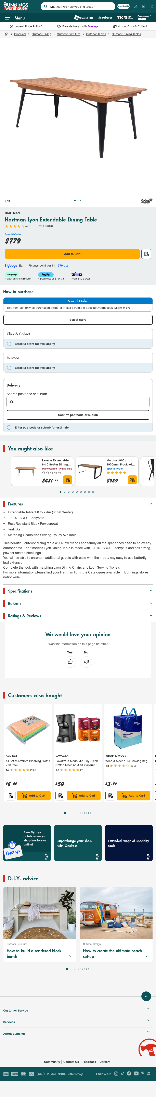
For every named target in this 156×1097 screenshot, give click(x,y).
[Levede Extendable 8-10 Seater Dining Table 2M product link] (25, 471)
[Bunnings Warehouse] (15, 9)
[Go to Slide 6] (81, 492)
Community (52, 1062)
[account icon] (136, 6)
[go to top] (146, 996)
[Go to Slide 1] (75, 200)
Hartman (12, 213)
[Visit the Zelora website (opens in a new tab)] (105, 17)
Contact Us (71, 1062)
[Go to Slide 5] (77, 492)
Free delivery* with (74, 26)
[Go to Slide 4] (73, 492)
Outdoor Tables (96, 34)
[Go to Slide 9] (93, 492)
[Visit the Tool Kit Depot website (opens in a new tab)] (125, 17)
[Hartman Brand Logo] (147, 201)
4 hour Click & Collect (132, 26)
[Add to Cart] (67, 479)
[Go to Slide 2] (78, 200)
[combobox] (78, 6)
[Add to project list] (146, 254)
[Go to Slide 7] (85, 492)
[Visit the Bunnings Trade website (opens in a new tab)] (144, 17)
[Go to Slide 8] (89, 492)
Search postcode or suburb (27, 394)
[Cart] (152, 6)
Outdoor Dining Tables (126, 34)
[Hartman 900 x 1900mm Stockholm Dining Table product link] (90, 471)
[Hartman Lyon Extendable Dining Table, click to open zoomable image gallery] (78, 116)
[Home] (7, 34)
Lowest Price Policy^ (28, 26)
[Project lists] (144, 6)
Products (20, 34)
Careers (105, 1062)
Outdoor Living (41, 34)
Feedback (89, 1062)
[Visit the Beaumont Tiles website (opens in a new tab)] (83, 17)
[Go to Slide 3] (81, 200)
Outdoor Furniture (68, 34)
